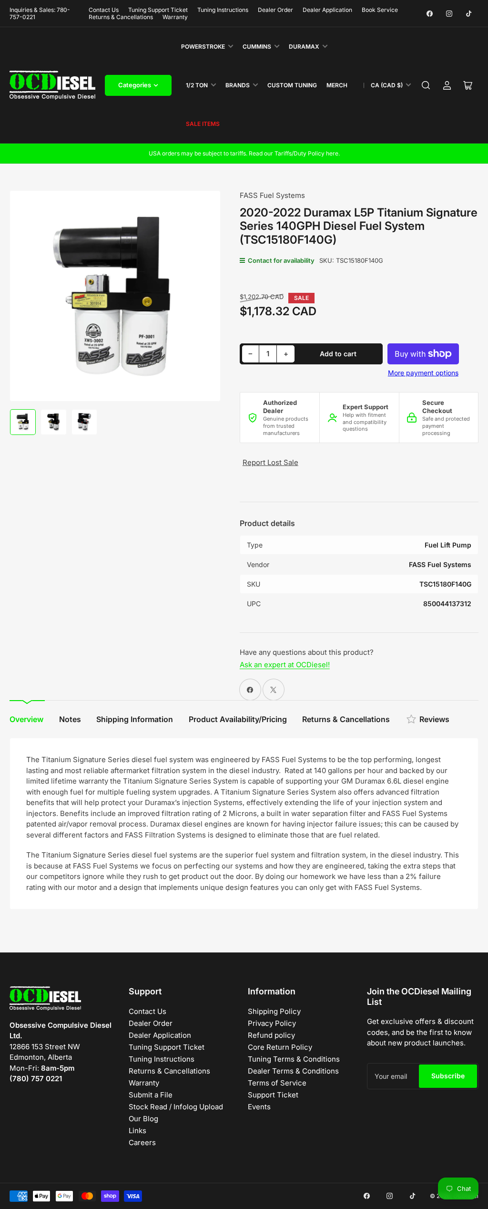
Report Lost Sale (270, 462)
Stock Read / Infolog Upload (176, 1106)
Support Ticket (273, 1094)
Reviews (434, 719)
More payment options (423, 373)
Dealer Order (275, 9)
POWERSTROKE (203, 46)
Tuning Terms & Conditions (294, 1059)
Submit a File (151, 1094)
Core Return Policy (280, 1047)
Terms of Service (277, 1082)
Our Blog (143, 1118)
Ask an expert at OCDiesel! (285, 664)
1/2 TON (197, 85)
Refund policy (271, 1035)
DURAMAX (304, 46)
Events (259, 1106)
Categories (134, 85)
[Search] (426, 85)
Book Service (380, 9)
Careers (142, 1142)
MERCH (336, 85)
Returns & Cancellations (121, 17)
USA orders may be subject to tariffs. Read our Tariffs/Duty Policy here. (244, 153)
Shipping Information (134, 719)
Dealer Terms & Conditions (293, 1070)
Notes (70, 719)
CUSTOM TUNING (292, 85)
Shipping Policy (274, 1011)
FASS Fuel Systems (272, 195)
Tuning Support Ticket (158, 9)
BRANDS (237, 85)
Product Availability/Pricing (238, 719)
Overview (26, 719)
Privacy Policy (272, 1023)
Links (137, 1130)
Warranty (175, 17)
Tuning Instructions (222, 9)
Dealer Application (327, 9)
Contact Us (104, 9)
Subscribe (448, 1076)
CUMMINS (257, 46)
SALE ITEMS (203, 123)
